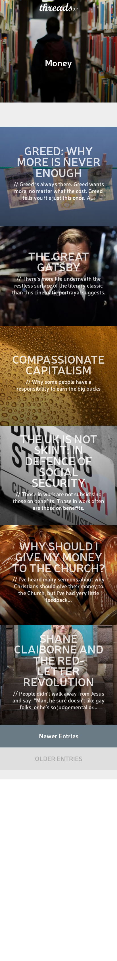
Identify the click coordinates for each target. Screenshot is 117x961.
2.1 (75, 9)
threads (56, 7)
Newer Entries (58, 735)
